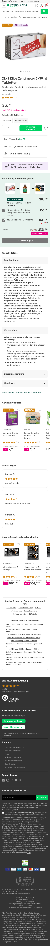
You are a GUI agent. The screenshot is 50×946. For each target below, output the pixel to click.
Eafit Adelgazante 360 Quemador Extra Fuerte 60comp (24, 653)
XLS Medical (7, 94)
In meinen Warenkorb (31, 128)
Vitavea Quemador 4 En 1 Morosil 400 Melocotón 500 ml (25, 658)
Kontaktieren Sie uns (13, 721)
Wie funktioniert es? (13, 750)
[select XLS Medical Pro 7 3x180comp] (4, 220)
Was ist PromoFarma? (14, 747)
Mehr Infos (35, 167)
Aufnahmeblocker (26, 608)
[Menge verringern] (4, 128)
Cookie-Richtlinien (25, 906)
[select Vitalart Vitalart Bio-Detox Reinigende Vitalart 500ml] (4, 210)
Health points (10, 764)
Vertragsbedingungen (25, 901)
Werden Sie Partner (13, 760)
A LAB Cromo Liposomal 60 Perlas (24, 641)
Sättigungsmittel (20, 614)
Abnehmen (9, 17)
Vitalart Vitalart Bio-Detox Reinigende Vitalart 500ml (18, 211)
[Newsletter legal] (3, 814)
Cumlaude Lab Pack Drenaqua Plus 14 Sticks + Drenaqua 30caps (24, 663)
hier (27, 733)
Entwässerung (16, 611)
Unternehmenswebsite (15, 767)
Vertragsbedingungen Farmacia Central (25, 903)
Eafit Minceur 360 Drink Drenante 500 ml (24, 649)
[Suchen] (44, 11)
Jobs (7, 754)
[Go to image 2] (23, 71)
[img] (25, 98)
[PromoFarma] (17, 6)
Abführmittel (11, 608)
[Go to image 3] (25, 71)
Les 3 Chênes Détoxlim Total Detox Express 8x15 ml (24, 645)
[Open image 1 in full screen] (25, 46)
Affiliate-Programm (13, 757)
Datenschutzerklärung (24, 813)
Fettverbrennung (30, 611)
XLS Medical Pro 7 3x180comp (20, 220)
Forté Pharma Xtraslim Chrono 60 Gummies (24, 634)
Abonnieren (42, 797)
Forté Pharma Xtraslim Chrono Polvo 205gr (23, 638)
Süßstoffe (33, 614)
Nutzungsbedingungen (25, 899)
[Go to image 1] (21, 71)
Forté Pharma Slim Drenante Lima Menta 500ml (21, 630)
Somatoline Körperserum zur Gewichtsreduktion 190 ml (24, 625)
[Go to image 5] (29, 71)
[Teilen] (46, 78)
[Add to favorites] (46, 128)
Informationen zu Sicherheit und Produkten (21, 392)
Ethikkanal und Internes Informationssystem (25, 908)
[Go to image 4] (27, 71)
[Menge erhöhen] (12, 128)
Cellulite (38, 608)
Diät (16, 17)
